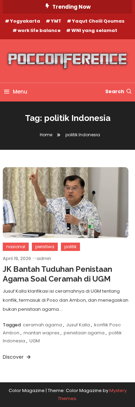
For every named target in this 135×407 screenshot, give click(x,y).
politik (70, 247)
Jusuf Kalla (78, 324)
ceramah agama (42, 324)
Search (114, 91)
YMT (56, 21)
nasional (15, 247)
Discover (14, 356)
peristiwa (44, 247)
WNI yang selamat (94, 30)
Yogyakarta (25, 21)
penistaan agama (84, 332)
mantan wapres (42, 332)
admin (44, 258)
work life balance (39, 30)
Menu (20, 91)
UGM (34, 340)
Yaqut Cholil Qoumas (98, 21)
